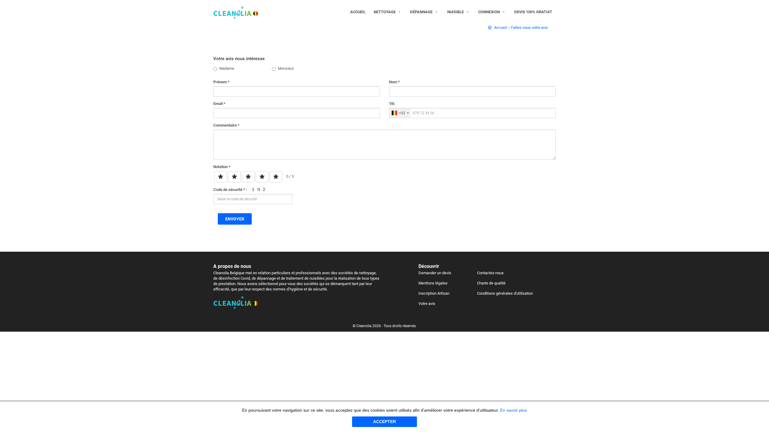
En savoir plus (513, 410)
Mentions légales (433, 283)
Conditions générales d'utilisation (505, 293)
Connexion (489, 12)
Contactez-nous (490, 273)
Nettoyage (385, 12)
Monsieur (286, 68)
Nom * (394, 82)
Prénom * (221, 82)
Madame (226, 68)
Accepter (384, 421)
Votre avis (426, 303)
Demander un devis (434, 273)
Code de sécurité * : (230, 189)
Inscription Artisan (433, 293)
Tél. (392, 103)
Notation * (221, 166)
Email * (219, 103)
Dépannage (421, 12)
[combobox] (400, 113)
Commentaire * (226, 125)
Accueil (358, 12)
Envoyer (234, 218)
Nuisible (456, 12)
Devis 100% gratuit (533, 12)
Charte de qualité (491, 283)
